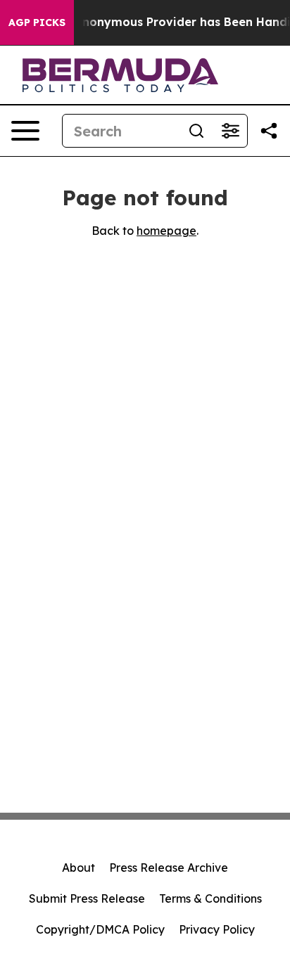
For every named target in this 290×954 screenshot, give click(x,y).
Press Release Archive (168, 867)
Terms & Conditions (210, 898)
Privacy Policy (217, 929)
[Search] (196, 131)
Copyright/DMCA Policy (100, 929)
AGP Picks (36, 22)
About (78, 867)
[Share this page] (269, 131)
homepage (166, 231)
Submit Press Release (87, 898)
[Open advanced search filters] (230, 131)
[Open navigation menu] (25, 131)
